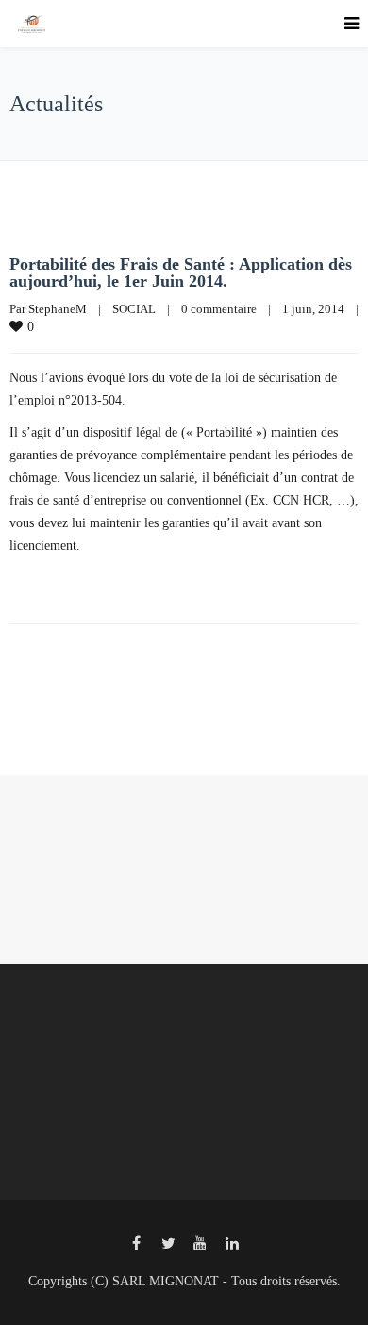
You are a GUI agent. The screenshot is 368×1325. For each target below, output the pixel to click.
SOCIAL (134, 309)
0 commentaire (219, 309)
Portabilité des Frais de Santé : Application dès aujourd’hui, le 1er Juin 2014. (180, 272)
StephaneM (57, 309)
